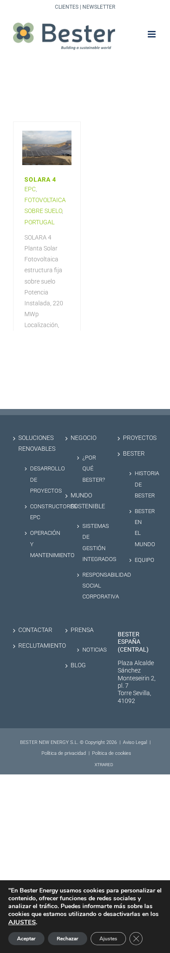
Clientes (66, 7)
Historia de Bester (141, 484)
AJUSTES (22, 922)
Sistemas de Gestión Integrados (89, 542)
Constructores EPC (37, 511)
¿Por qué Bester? (89, 468)
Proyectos (138, 438)
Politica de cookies (111, 753)
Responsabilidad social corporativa (89, 585)
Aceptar (26, 938)
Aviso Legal (135, 742)
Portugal (39, 222)
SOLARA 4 (40, 179)
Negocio (83, 438)
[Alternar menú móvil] (152, 34)
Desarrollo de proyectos (37, 479)
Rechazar (67, 938)
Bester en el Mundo (141, 527)
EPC (30, 189)
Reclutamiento (33, 645)
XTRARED (104, 764)
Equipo (141, 560)
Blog (78, 665)
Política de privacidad (63, 753)
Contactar (33, 630)
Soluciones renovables (33, 443)
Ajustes (108, 938)
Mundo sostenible (85, 501)
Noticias (89, 649)
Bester (134, 453)
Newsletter (98, 7)
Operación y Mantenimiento (37, 544)
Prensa (82, 630)
